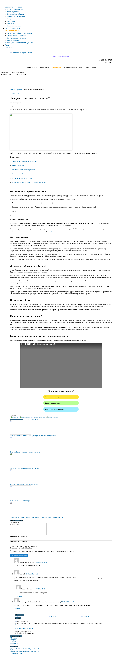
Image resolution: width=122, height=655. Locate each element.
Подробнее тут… (20, 625)
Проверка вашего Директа (16, 38)
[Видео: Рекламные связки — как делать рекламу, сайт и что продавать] (20, 434)
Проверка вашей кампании (54, 409)
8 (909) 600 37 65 (105, 60)
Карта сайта (14, 643)
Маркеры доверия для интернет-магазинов (24, 484)
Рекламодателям (12, 12)
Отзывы (8, 45)
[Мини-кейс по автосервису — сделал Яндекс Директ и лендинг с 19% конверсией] (20, 515)
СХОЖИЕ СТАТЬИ (16, 419)
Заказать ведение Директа (16, 36)
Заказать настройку (52, 397)
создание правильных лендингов (59, 231)
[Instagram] (1, 1)
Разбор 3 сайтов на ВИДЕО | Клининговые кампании (27, 501)
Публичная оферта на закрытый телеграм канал (25, 650)
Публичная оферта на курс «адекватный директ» (26, 648)
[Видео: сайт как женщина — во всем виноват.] (20, 450)
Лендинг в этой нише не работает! (24, 170)
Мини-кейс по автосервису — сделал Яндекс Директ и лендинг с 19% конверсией (37, 517)
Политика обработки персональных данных (24, 651)
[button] (109, 67)
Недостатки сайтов (18, 174)
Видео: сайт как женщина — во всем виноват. (25, 452)
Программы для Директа (16, 16)
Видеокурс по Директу (53, 403)
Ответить (17, 569)
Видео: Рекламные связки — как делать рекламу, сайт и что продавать (33, 435)
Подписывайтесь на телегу (24, 628)
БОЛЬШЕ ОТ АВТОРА (30, 419)
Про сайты (10, 23)
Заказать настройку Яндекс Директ (20, 33)
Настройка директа (14, 19)
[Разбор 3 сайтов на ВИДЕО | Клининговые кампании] (20, 499)
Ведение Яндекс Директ (15, 14)
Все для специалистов (15, 9)
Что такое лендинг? (19, 165)
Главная (12, 89)
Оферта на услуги (16, 653)
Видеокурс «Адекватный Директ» (19, 43)
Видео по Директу (12, 28)
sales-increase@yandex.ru (61, 56)
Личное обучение (13, 40)
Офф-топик (11, 21)
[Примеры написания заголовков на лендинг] (20, 466)
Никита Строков (15, 103)
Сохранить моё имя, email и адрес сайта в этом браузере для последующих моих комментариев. (43, 551)
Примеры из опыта (14, 26)
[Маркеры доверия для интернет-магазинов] (20, 483)
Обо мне (8, 47)
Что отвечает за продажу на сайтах (24, 161)
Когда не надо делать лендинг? (23, 178)
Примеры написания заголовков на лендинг (24, 468)
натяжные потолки (26, 231)
